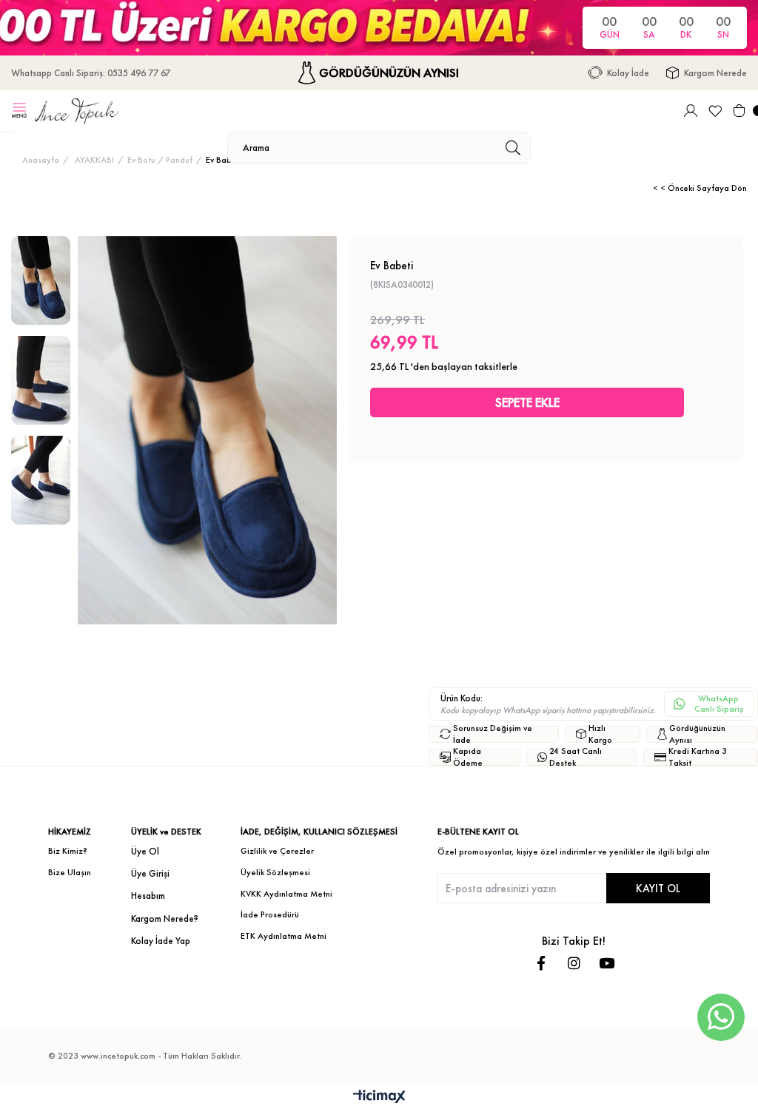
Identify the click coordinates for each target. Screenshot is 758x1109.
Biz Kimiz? (67, 851)
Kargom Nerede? (164, 918)
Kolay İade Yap (160, 940)
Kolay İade (628, 73)
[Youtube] (606, 962)
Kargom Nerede (715, 73)
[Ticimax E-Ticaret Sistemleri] (379, 1097)
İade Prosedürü (270, 914)
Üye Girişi (150, 873)
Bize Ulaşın (69, 872)
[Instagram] (574, 962)
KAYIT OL (658, 888)
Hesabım (148, 895)
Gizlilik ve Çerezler (277, 851)
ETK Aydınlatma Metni (283, 936)
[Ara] (512, 148)
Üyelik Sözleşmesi (275, 872)
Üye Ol (145, 851)
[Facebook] (541, 962)
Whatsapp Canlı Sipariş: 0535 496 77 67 (90, 73)
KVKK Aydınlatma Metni (286, 894)
